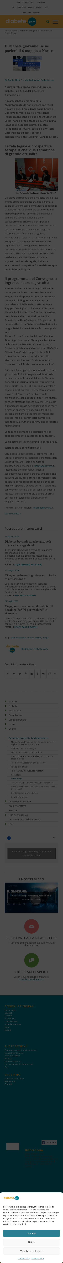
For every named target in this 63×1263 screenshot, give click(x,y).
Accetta (31, 1233)
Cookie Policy (24, 1258)
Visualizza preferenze (31, 1251)
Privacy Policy (38, 1258)
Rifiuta (31, 1242)
